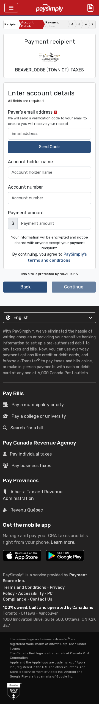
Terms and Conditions (24, 587)
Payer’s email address (47, 117)
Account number (25, 187)
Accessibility (31, 593)
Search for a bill (26, 427)
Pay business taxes (31, 465)
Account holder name (30, 161)
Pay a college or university (39, 416)
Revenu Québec (26, 510)
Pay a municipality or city (38, 404)
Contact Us (41, 599)
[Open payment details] (90, 8)
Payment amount (26, 212)
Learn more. (63, 542)
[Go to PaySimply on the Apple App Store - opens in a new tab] (22, 555)
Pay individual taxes (31, 454)
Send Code (49, 146)
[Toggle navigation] (11, 8)
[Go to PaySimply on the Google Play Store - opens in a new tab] (65, 558)
